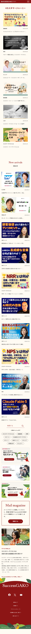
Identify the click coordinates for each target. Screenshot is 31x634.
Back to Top (28, 627)
